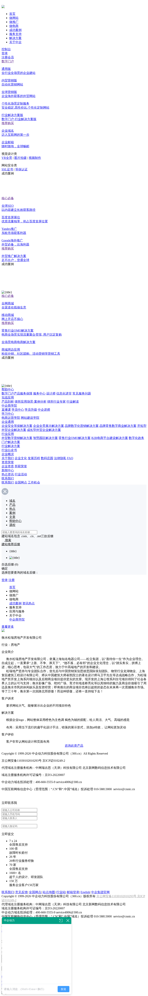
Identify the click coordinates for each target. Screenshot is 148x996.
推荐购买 (8, 123)
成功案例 (15, 30)
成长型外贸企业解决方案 (44, 429)
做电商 (13, 26)
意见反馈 (21, 892)
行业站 (61, 892)
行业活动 (21, 474)
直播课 (6, 409)
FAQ (70, 458)
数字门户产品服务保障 (17, 393)
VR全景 (7, 157)
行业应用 (8, 434)
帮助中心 (8, 389)
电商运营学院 (11, 417)
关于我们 (8, 458)
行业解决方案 (11, 446)
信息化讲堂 (64, 393)
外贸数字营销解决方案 (17, 438)
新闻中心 (8, 470)
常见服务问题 (81, 393)
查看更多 (8, 626)
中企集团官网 (100, 892)
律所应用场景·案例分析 (30, 401)
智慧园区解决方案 (45, 438)
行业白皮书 (9, 450)
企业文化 (21, 458)
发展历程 (34, 458)
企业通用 (8, 421)
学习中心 (8, 413)
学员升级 (31, 409)
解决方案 (15, 38)
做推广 (13, 21)
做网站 (13, 17)
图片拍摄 (20, 157)
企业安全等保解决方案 (17, 425)
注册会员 (8, 57)
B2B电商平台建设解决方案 (109, 438)
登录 (5, 53)
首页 (12, 13)
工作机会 (34, 482)
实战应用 (8, 397)
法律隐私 (60, 458)
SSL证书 (7, 169)
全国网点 (21, 482)
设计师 (51, 393)
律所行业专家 (56, 401)
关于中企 (15, 42)
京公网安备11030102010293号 (116, 896)
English (85, 892)
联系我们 (8, 478)
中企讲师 (44, 409)
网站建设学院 (30, 417)
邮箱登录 (73, 892)
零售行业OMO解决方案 (75, 438)
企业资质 (8, 466)
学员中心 (18, 409)
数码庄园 (47, 458)
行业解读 (72, 401)
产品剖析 (8, 401)
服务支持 (15, 34)
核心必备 (8, 198)
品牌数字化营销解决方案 (82, 425)
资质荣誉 (8, 462)
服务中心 (39, 393)
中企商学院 (9, 405)
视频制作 (35, 157)
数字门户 (8, 61)
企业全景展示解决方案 (48, 425)
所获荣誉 (21, 466)
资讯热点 (28, 603)
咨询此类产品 (74, 745)
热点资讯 (8, 474)
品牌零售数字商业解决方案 (117, 425)
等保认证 (21, 169)
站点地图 (49, 892)
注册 (11, 580)
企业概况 (8, 454)
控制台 (6, 49)
